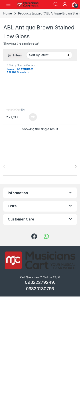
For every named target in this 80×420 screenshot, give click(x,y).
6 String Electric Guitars (20, 65)
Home (7, 13)
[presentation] (76, 166)
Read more (33, 117)
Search (55, 4)
